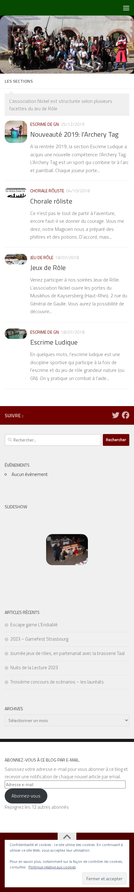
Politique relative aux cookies (52, 867)
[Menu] (126, 8)
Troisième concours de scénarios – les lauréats (57, 681)
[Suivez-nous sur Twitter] (115, 415)
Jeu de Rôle (41, 257)
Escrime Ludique (54, 342)
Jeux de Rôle (48, 267)
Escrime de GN (44, 124)
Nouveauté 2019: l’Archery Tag (74, 134)
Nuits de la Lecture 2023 (34, 667)
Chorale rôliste (47, 190)
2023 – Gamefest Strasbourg (39, 639)
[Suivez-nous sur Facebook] (125, 415)
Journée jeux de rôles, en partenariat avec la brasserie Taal (67, 653)
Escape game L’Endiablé (34, 624)
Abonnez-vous (26, 795)
